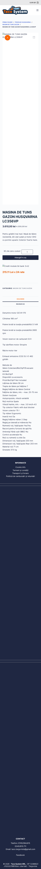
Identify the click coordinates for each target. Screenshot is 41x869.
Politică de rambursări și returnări (20, 476)
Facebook (20, 855)
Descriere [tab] (20, 299)
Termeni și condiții (20, 470)
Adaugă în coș (20, 257)
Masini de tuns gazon (22, 288)
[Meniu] (37, 10)
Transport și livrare (20, 473)
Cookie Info (20, 467)
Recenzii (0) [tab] (20, 304)
